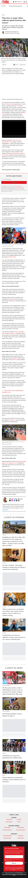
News (18, 33)
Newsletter (23, 64)
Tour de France (9, 819)
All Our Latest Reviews (7, 835)
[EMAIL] (19, 500)
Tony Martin (20, 105)
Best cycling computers (20, 829)
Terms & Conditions (13, 868)
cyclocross (12, 420)
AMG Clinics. (13, 257)
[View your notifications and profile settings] (13, 2)
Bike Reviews (20, 835)
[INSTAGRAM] (12, 500)
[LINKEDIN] (15, 500)
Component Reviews (7, 837)
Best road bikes (7, 827)
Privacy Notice (18, 187)
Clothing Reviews (20, 837)
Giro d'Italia (19, 819)
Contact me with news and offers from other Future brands (14, 860)
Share (5, 64)
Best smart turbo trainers (7, 829)
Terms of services (16, 186)
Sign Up (14, 863)
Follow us (16, 64)
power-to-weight (16, 359)
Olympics (19, 821)
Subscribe (20, 1)
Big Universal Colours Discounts (15, 5)
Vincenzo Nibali (10, 104)
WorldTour (11, 299)
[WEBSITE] (17, 500)
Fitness (3, 14)
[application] (14, 128)
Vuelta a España (9, 821)
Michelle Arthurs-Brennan (12, 31)
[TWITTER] (10, 500)
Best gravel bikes (20, 827)
